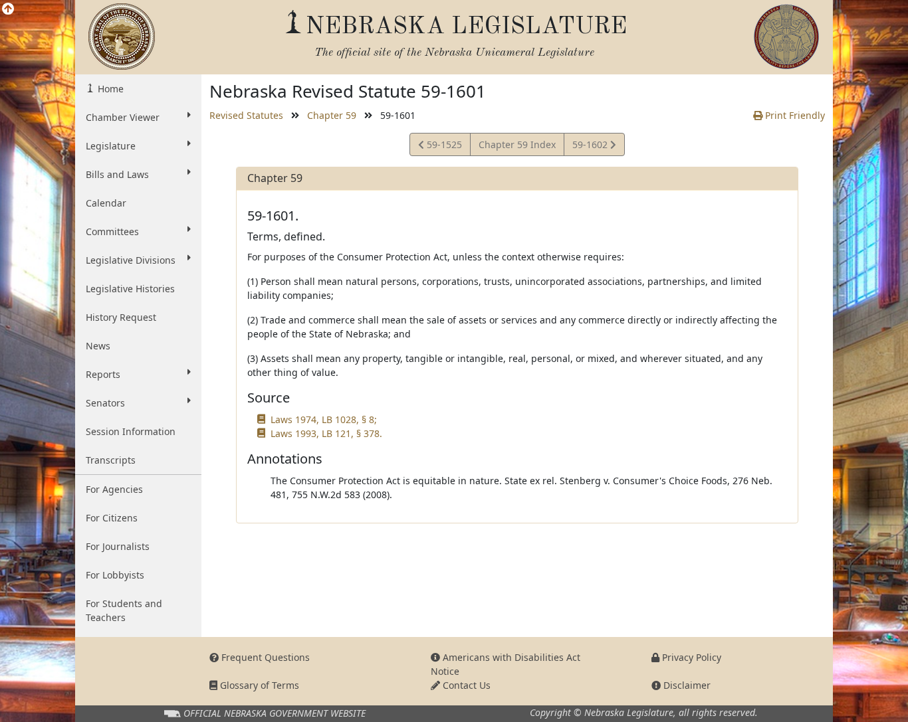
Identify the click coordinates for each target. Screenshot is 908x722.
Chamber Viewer (123, 117)
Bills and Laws (117, 174)
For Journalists (118, 546)
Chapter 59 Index (517, 144)
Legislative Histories (130, 288)
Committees (112, 231)
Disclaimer (686, 685)
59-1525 (442, 146)
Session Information (130, 431)
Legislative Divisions (130, 260)
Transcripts (111, 460)
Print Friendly (793, 115)
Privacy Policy (690, 657)
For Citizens (112, 517)
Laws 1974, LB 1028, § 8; (324, 419)
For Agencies (114, 489)
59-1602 (591, 146)
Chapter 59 (331, 115)
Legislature (111, 145)
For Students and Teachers (124, 610)
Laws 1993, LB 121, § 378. (326, 433)
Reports (103, 374)
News (98, 345)
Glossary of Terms (258, 685)
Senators (105, 403)
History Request (121, 317)
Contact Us (465, 685)
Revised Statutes (246, 115)
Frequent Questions (264, 657)
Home (109, 88)
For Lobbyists (115, 575)
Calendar (106, 203)
